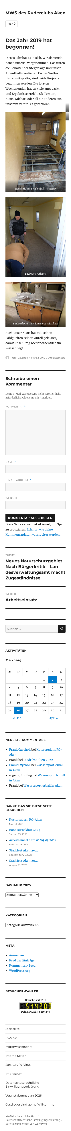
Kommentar (15, 406)
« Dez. (17, 718)
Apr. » (53, 718)
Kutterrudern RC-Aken (25, 819)
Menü (11, 23)
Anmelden (16, 955)
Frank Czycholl (19, 357)
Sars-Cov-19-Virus (18, 1064)
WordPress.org (19, 970)
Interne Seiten (16, 1055)
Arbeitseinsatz (56, 357)
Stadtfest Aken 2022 (38, 760)
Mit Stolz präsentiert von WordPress (26, 1124)
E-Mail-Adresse (18, 480)
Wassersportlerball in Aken (42, 785)
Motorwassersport (18, 1047)
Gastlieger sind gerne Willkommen (30, 1104)
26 (18, 710)
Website (11, 497)
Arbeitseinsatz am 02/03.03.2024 (33, 840)
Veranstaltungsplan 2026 (23, 1095)
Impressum (13, 1073)
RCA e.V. (11, 1038)
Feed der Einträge (22, 960)
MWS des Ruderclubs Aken (35, 12)
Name (10, 462)
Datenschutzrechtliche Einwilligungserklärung (22, 1084)
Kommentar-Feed (22, 965)
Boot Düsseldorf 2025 (24, 830)
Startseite (12, 1029)
